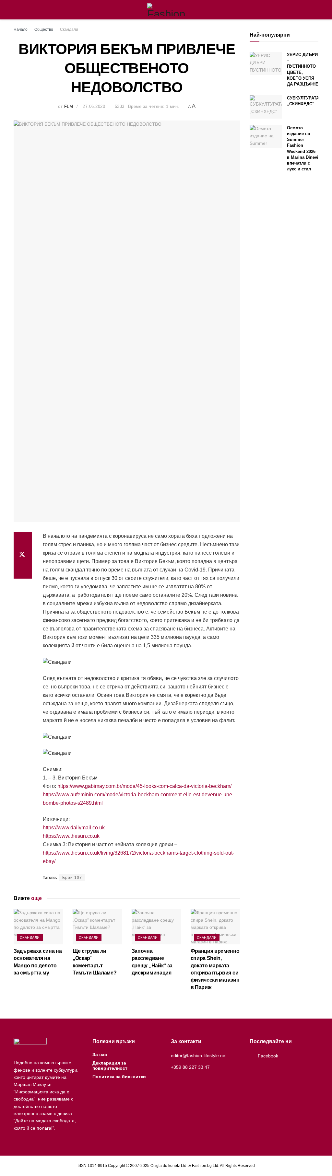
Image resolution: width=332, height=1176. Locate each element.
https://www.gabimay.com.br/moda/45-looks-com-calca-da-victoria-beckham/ (144, 786)
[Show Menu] (16, 9)
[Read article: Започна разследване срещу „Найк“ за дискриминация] (156, 926)
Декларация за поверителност (109, 1065)
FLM (68, 106)
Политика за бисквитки (119, 1076)
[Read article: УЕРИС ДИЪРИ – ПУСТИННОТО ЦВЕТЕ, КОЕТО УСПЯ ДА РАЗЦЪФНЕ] (266, 63)
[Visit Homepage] (166, 9)
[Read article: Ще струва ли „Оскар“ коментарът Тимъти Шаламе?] (97, 926)
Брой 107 (72, 877)
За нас (99, 1054)
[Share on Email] (23, 571)
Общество (43, 29)
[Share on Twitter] (23, 555)
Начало (21, 29)
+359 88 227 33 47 (190, 1067)
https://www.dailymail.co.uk (74, 827)
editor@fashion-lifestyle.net (199, 1055)
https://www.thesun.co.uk (71, 836)
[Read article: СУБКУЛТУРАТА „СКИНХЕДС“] (266, 107)
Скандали (69, 29)
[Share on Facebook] (23, 540)
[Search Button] (315, 9)
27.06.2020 (94, 106)
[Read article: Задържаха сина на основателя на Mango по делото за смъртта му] (38, 926)
